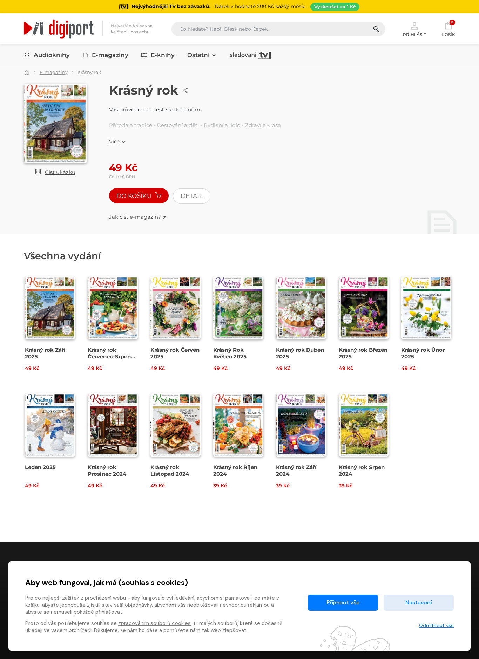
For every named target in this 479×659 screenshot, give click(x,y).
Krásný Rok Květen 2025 (230, 353)
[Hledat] (378, 29)
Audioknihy (52, 55)
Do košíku (134, 195)
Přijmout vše (342, 602)
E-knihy (163, 55)
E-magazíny (110, 55)
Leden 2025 (40, 467)
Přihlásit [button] (414, 34)
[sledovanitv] (250, 55)
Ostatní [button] (198, 55)
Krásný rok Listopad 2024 (169, 470)
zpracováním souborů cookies (154, 623)
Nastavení (418, 602)
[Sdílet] (185, 90)
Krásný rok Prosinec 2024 (107, 470)
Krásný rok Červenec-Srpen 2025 (109, 356)
